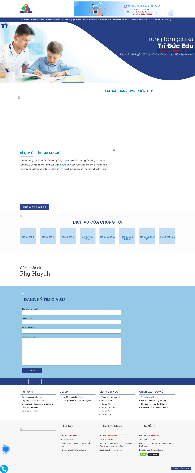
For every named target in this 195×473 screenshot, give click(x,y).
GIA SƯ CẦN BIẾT (104, 20)
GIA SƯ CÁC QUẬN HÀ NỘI (71, 20)
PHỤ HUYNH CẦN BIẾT (121, 20)
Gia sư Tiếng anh (108, 407)
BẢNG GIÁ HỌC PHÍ (90, 20)
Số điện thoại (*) (29, 327)
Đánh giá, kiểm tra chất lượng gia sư (77, 400)
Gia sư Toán (106, 400)
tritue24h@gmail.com (77, 450)
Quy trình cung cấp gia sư (33, 397)
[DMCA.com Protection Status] (149, 454)
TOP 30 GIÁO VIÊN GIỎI (139, 20)
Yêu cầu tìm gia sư (30, 337)
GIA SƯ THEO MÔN (53, 20)
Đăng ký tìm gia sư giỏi (35, 207)
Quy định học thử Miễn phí (33, 400)
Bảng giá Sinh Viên (30, 411)
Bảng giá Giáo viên (30, 407)
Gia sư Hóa (106, 414)
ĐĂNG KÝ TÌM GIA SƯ (181, 468)
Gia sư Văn (106, 404)
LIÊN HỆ (168, 20)
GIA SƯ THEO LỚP (37, 20)
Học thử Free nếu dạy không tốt (154, 404)
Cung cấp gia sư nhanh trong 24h (155, 407)
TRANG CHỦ (25, 20)
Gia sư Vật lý (106, 411)
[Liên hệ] (4, 468)
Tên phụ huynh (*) (30, 309)
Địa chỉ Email (28, 318)
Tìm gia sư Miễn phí (149, 397)
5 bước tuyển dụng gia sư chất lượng (37, 404)
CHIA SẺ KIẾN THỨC (156, 20)
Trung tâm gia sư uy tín (111, 397)
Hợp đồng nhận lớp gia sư (73, 397)
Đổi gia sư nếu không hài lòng (153, 400)
